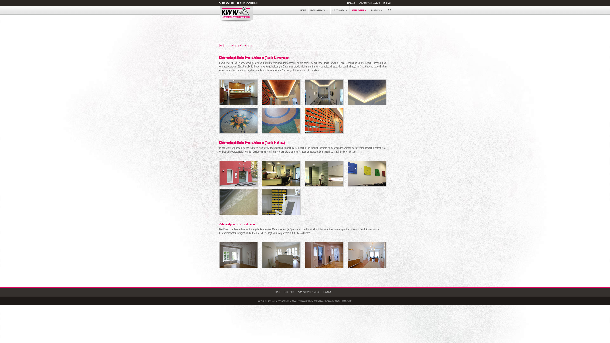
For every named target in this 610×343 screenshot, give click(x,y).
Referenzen (358, 10)
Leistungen (338, 10)
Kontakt (387, 3)
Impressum (351, 3)
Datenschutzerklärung (369, 3)
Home (303, 10)
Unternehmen (317, 10)
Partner (375, 10)
